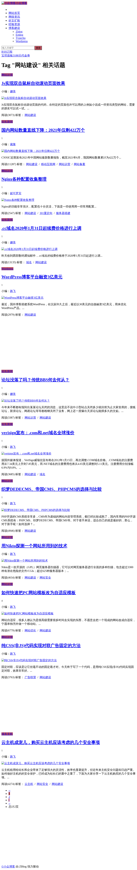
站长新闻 (7, 121)
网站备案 (79, 164)
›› (9, 803)
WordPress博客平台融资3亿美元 (31, 277)
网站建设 (30, 115)
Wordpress (22, 41)
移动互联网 (48, 164)
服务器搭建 (63, 213)
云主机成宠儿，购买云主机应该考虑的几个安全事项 (50, 742)
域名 (29, 262)
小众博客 (21, 3)
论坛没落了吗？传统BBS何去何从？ (35, 379)
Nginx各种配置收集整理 (24, 179)
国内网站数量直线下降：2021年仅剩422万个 (43, 130)
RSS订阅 (6, 51)
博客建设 (14, 27)
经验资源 (14, 24)
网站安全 (45, 577)
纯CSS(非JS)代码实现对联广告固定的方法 (41, 645)
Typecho (21, 37)
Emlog (19, 34)
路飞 (13, 291)
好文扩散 (14, 20)
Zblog (19, 31)
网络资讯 (14, 16)
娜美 (13, 91)
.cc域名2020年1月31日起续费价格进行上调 (41, 228)
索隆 (13, 144)
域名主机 (7, 733)
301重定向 (46, 213)
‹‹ (9, 790)
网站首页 (14, 12)
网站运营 (7, 74)
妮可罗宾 (15, 193)
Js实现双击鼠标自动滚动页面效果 (33, 83)
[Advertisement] (68, 345)
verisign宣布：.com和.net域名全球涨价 (37, 432)
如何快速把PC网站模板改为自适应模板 (38, 592)
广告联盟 (30, 677)
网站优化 (30, 630)
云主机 (29, 783)
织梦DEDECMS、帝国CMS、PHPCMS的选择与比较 (51, 489)
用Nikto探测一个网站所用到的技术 (34, 545)
